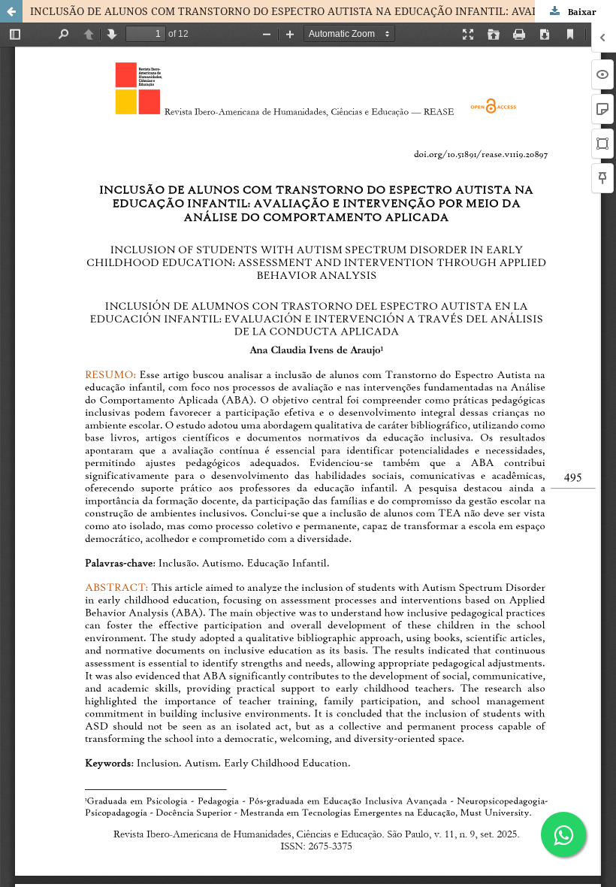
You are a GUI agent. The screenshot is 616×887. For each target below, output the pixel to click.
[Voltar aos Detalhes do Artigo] (11, 11)
